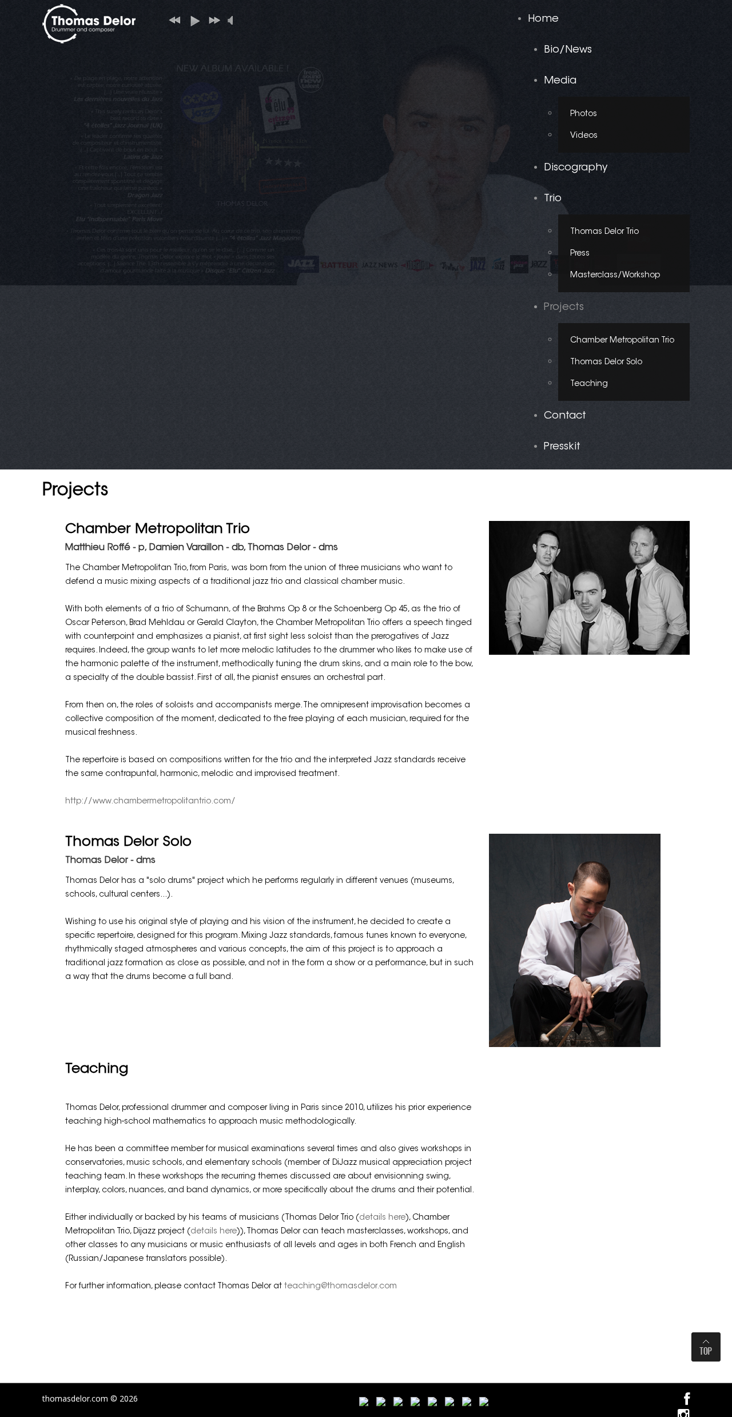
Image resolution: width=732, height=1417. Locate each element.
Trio (553, 199)
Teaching (589, 384)
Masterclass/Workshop (615, 276)
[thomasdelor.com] (89, 22)
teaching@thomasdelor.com (340, 1287)
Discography (575, 168)
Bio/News (568, 50)
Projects (564, 307)
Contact (565, 416)
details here (382, 1218)
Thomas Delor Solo (606, 363)
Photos (583, 114)
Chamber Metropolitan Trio (622, 341)
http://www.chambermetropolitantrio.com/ (150, 802)
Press (580, 254)
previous (173, 20)
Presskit (562, 447)
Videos (584, 136)
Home (543, 19)
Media (560, 81)
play (192, 20)
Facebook (687, 1399)
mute (233, 20)
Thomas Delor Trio (604, 232)
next (212, 20)
